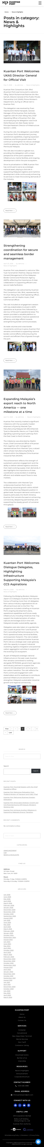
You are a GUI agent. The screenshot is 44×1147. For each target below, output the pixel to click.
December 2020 (9, 987)
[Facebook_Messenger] (38, 1141)
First (6, 729)
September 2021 (10, 978)
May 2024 (7, 946)
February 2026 (9, 905)
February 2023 (9, 957)
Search (6, 766)
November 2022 (9, 961)
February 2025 (9, 931)
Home (6, 12)
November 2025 (9, 912)
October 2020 (9, 989)
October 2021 (8, 976)
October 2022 (9, 963)
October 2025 (9, 914)
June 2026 (7, 897)
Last (10, 732)
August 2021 (8, 980)
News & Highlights (33, 85)
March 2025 (8, 929)
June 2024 (7, 944)
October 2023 (9, 950)
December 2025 (9, 910)
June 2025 (7, 922)
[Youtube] (24, 1105)
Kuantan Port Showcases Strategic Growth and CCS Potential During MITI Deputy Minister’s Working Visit (21, 805)
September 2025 (10, 916)
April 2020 (7, 995)
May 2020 (7, 993)
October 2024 (9, 935)
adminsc (20, 85)
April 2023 (7, 952)
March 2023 (8, 955)
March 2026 (8, 903)
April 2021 (7, 984)
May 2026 (7, 899)
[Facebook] (15, 1105)
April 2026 (7, 901)
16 (37, 729)
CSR (5, 853)
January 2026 (8, 907)
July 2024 (7, 942)
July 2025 (7, 920)
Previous (12, 729)
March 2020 (8, 997)
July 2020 (7, 991)
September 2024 (10, 937)
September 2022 (10, 965)
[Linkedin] (28, 1105)
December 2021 (9, 974)
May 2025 (7, 925)
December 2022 (9, 959)
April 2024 (7, 948)
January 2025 (8, 933)
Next (5, 732)
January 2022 (8, 972)
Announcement (10, 851)
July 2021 (7, 982)
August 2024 (8, 940)
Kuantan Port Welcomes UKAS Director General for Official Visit (21, 75)
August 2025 (8, 918)
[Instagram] (20, 1105)
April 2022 (7, 969)
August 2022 (8, 967)
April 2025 (7, 927)
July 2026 (7, 895)
